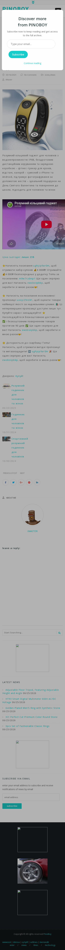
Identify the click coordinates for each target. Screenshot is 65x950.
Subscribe (18, 54)
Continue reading (32, 63)
